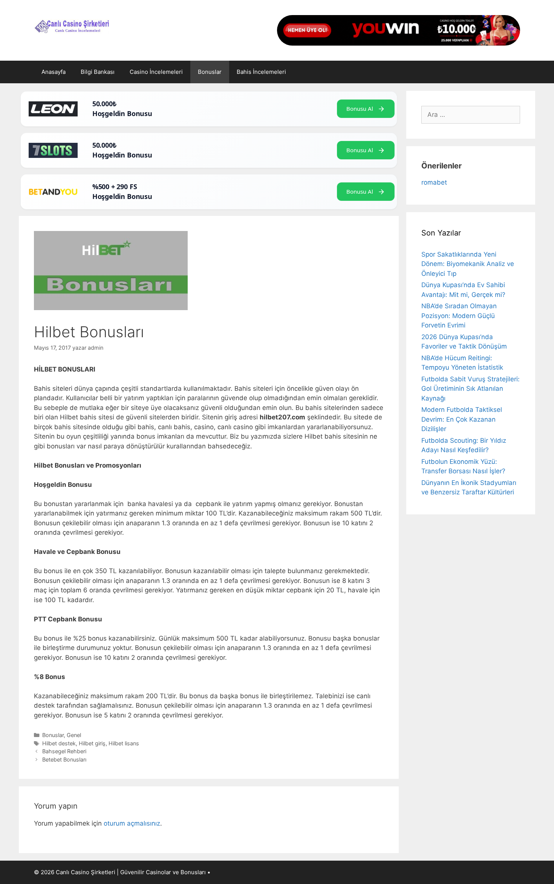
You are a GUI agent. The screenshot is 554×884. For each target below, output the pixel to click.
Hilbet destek (59, 743)
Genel (74, 735)
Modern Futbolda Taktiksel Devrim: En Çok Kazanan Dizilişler (461, 419)
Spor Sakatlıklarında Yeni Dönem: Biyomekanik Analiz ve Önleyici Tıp (467, 264)
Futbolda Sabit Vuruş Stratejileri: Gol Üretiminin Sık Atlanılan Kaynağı (470, 388)
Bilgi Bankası (98, 71)
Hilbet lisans (124, 743)
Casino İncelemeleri (156, 71)
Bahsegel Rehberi (64, 751)
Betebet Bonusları (64, 759)
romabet (434, 182)
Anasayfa (53, 71)
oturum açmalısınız (132, 823)
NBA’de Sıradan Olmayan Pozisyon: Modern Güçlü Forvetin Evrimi (459, 315)
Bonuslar (210, 71)
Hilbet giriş (92, 743)
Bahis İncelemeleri (261, 71)
